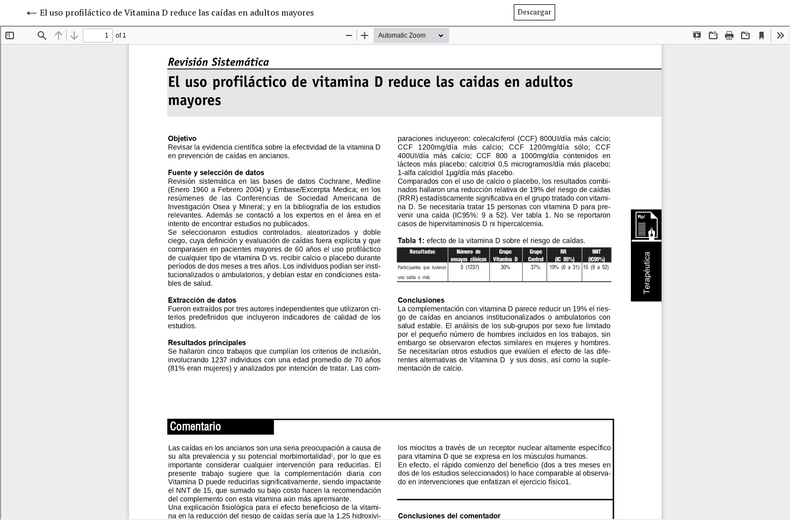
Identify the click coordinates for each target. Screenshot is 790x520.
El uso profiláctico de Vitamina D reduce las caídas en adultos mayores (177, 12)
